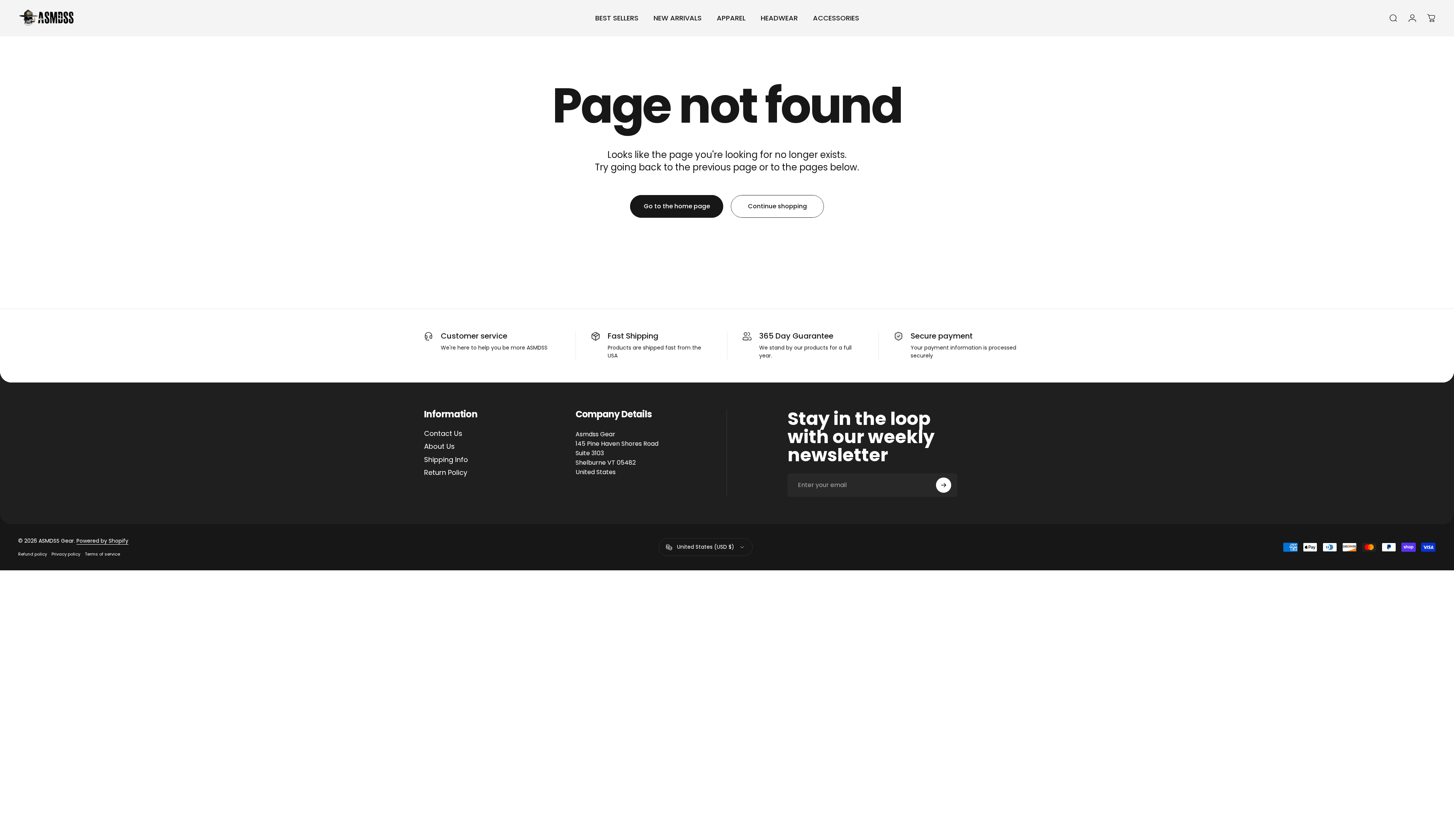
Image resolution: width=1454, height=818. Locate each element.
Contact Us (443, 433)
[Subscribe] (943, 485)
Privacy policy (65, 554)
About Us (439, 446)
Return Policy (445, 472)
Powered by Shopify (102, 541)
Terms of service (102, 554)
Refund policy (32, 554)
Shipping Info (446, 460)
